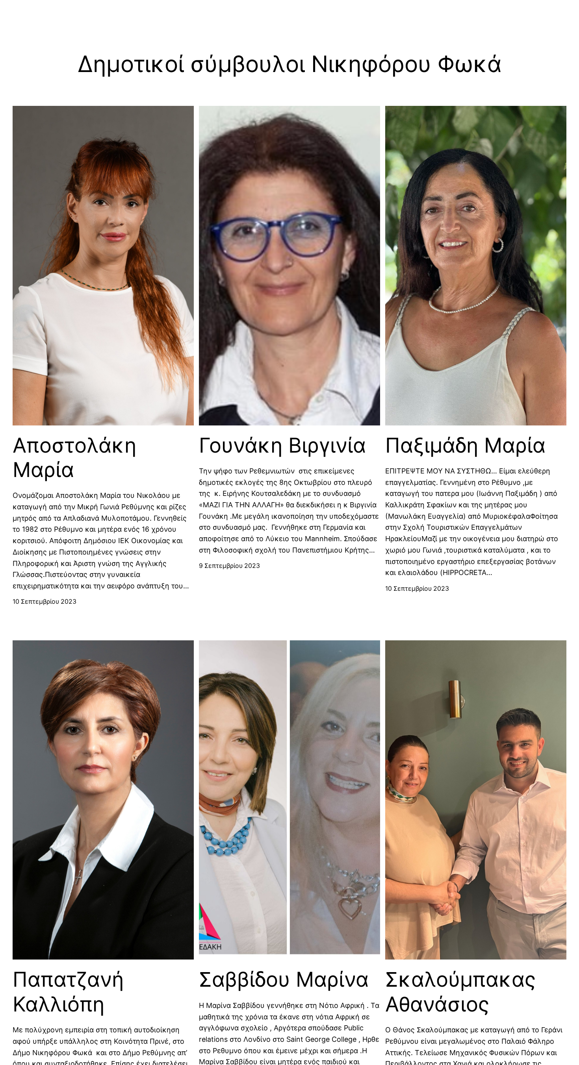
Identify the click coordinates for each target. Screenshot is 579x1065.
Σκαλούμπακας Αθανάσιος (460, 991)
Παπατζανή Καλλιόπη (68, 991)
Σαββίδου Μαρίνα (284, 979)
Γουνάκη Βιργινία (282, 445)
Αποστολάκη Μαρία (74, 457)
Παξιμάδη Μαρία (465, 445)
